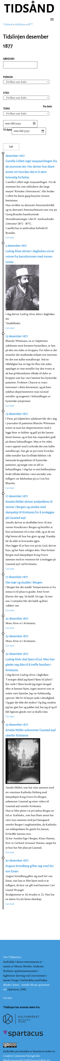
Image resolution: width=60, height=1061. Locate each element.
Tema (6, 108)
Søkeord (8, 58)
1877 (30, 24)
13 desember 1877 (17, 336)
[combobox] (26, 82)
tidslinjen (20, 24)
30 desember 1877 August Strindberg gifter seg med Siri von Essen (30, 866)
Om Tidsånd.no (12, 957)
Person (8, 77)
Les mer (10, 237)
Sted (6, 92)
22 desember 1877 (17, 618)
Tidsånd (7, 24)
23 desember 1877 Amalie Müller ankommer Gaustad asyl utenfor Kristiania (31, 730)
